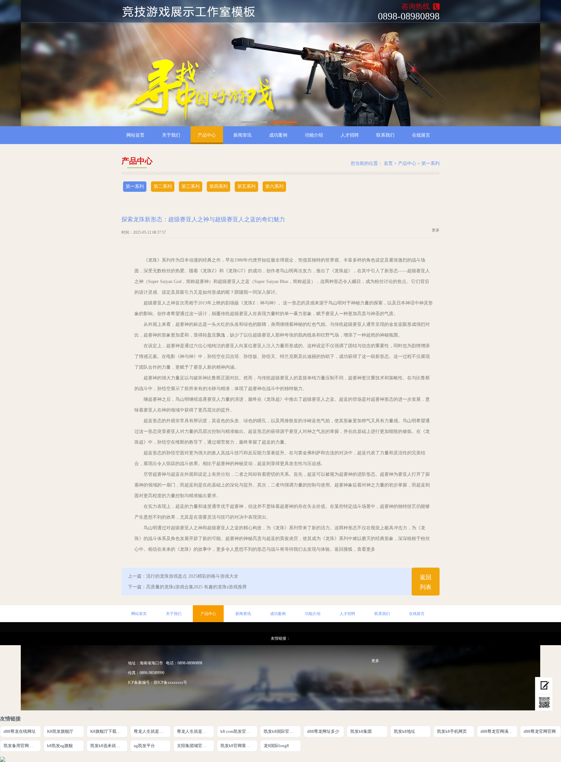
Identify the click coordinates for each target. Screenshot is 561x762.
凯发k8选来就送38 (107, 745)
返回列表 (425, 582)
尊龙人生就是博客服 (195, 731)
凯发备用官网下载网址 (22, 745)
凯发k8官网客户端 (237, 745)
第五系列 (246, 186)
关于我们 (171, 135)
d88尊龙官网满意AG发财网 (499, 731)
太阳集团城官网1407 (195, 745)
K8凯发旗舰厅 (60, 731)
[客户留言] (544, 685)
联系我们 (385, 135)
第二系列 (163, 186)
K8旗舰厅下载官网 (107, 731)
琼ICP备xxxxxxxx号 (170, 682)
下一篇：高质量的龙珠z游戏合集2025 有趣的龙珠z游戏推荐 (187, 586)
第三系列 (190, 186)
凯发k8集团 (361, 731)
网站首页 (135, 135)
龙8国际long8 (276, 745)
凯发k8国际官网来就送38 (282, 731)
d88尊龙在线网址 (20, 731)
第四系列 (218, 186)
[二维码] (544, 702)
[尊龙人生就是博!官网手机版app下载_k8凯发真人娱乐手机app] (192, 11)
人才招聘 (350, 135)
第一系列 (430, 163)
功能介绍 (314, 135)
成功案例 (278, 135)
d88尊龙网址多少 (323, 731)
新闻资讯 (242, 135)
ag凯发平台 (144, 745)
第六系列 (274, 186)
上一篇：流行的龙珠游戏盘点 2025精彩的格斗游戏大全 (183, 576)
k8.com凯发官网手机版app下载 (239, 731)
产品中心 (207, 135)
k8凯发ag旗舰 (60, 745)
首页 (388, 163)
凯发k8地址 (404, 731)
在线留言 (421, 135)
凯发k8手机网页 (452, 731)
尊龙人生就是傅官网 (152, 731)
